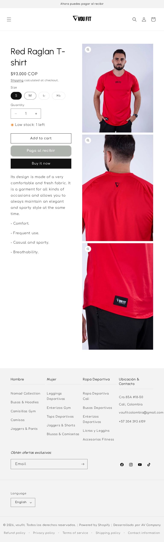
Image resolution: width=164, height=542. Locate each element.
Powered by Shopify (94, 525)
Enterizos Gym (59, 407)
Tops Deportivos (60, 416)
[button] (9, 19)
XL (60, 97)
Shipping (17, 80)
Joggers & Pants (24, 428)
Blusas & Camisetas (63, 434)
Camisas (18, 420)
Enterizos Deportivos (92, 419)
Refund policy (14, 533)
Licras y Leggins (96, 430)
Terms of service (75, 533)
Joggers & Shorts (61, 425)
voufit (20, 525)
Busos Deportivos (97, 407)
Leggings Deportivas (56, 396)
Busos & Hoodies (25, 402)
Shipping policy (108, 533)
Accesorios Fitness (98, 439)
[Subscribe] (82, 464)
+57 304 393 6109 (132, 421)
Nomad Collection (25, 393)
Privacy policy (44, 533)
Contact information (144, 533)
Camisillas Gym (23, 411)
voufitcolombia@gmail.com (141, 412)
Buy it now (41, 163)
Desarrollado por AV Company (137, 525)
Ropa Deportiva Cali (96, 396)
